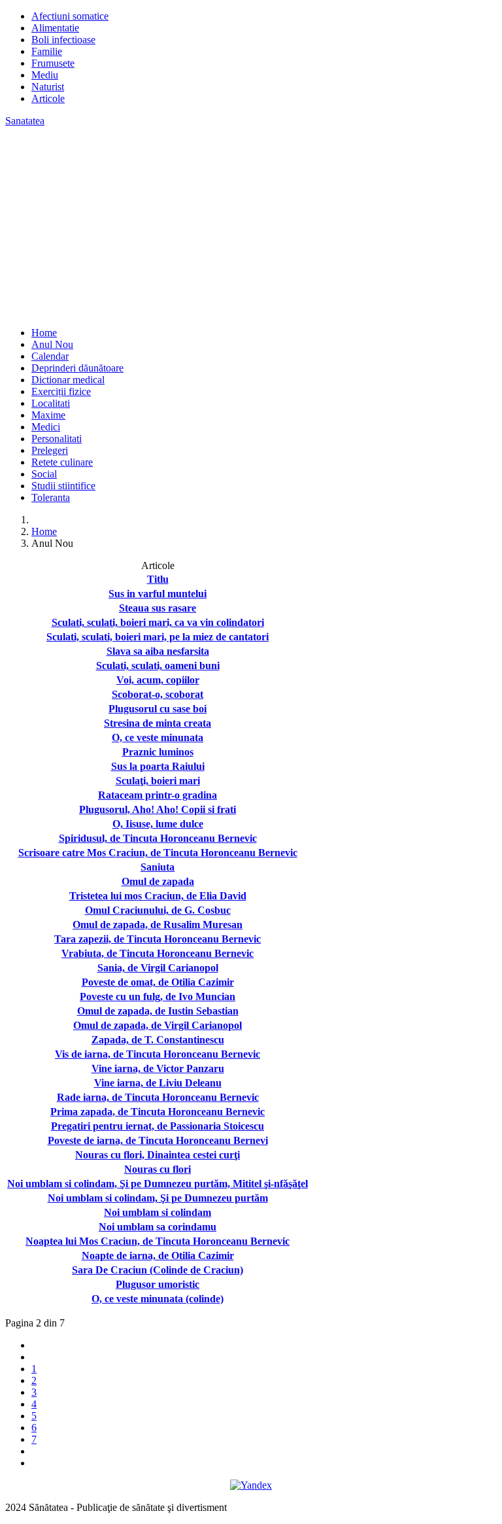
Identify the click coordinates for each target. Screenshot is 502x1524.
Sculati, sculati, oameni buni (158, 665)
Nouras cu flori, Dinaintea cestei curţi (157, 1154)
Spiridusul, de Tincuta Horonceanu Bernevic (158, 838)
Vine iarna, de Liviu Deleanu (158, 1082)
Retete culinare (62, 462)
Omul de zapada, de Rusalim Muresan (158, 924)
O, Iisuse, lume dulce (157, 823)
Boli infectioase (63, 39)
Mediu (44, 74)
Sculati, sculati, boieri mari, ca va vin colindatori (158, 622)
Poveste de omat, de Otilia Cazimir (158, 982)
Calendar (50, 356)
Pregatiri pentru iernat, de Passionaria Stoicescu (157, 1126)
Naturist (47, 86)
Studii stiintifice (63, 485)
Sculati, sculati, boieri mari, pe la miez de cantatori (157, 636)
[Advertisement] (251, 225)
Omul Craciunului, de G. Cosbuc (158, 910)
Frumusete (53, 63)
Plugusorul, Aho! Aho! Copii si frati (157, 809)
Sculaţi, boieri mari (158, 780)
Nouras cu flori (157, 1169)
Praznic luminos (157, 751)
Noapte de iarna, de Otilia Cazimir (158, 1255)
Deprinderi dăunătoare (77, 367)
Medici (45, 426)
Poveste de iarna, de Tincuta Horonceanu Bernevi (158, 1140)
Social (44, 473)
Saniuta (158, 867)
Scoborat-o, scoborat (157, 694)
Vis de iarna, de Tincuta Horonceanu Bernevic (157, 1054)
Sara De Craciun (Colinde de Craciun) (157, 1269)
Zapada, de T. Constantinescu (158, 1039)
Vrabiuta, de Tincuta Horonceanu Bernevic (157, 953)
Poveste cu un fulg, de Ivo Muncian (157, 996)
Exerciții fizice (61, 391)
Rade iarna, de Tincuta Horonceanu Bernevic (158, 1097)
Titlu (158, 579)
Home (44, 332)
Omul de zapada (158, 881)
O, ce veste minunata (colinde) (158, 1298)
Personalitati (56, 438)
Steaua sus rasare (157, 608)
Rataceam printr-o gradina (157, 795)
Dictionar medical (68, 379)
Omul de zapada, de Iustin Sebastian (158, 1010)
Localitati (50, 403)
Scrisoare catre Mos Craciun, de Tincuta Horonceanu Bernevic (157, 852)
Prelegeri (49, 450)
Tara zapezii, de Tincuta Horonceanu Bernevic (157, 938)
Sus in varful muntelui (158, 593)
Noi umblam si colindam (157, 1212)
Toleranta (50, 497)
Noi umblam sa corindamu (157, 1226)
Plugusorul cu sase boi (158, 708)
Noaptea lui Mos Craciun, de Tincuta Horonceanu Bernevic (157, 1241)
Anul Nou (52, 344)
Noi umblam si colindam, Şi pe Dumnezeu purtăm (158, 1198)
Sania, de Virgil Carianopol (157, 967)
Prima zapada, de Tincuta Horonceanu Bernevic (157, 1111)
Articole (48, 98)
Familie (46, 51)
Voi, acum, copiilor (157, 679)
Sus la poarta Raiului (158, 766)
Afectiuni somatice (70, 16)
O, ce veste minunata (157, 737)
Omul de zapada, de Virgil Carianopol (157, 1025)
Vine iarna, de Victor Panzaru (158, 1068)
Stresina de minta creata (157, 723)
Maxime (48, 415)
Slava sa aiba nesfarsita (158, 651)
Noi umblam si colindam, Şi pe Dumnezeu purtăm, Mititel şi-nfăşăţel (157, 1183)
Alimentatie (55, 27)
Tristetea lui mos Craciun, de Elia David (157, 895)
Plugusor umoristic (157, 1284)
